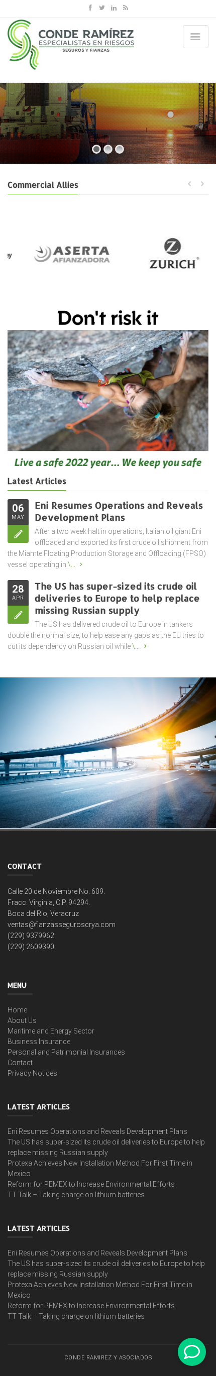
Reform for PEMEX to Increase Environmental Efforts (91, 1184)
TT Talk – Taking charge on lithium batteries (76, 1195)
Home (17, 1010)
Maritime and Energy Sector (51, 1031)
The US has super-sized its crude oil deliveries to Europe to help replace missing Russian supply (117, 598)
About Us (22, 1020)
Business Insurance (39, 1042)
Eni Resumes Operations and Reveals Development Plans (119, 511)
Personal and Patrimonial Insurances (66, 1052)
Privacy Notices (32, 1073)
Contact (20, 1063)
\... (71, 564)
